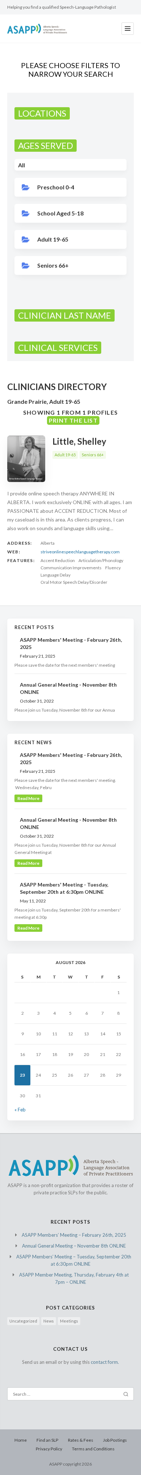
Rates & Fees (80, 1440)
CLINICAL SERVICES (58, 347)
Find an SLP (47, 1440)
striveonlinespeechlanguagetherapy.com (80, 551)
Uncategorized (23, 1321)
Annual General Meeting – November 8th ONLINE (74, 1246)
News (48, 1321)
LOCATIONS (42, 113)
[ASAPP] (37, 29)
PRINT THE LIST (73, 420)
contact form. (105, 1362)
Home (20, 1440)
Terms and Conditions (93, 1448)
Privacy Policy (49, 1448)
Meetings (69, 1321)
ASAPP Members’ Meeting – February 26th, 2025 (74, 1235)
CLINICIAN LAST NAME (64, 315)
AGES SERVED (45, 145)
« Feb (20, 1109)
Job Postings (115, 1440)
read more (28, 798)
